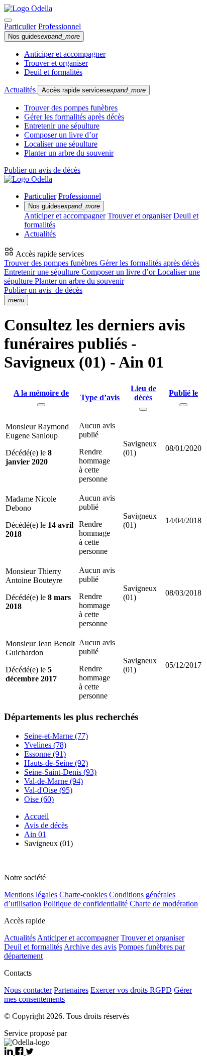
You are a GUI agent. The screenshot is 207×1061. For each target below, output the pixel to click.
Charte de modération (164, 903)
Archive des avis (90, 946)
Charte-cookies (83, 894)
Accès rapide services (94, 90)
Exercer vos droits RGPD (131, 990)
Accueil (36, 816)
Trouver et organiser (56, 63)
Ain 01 (35, 834)
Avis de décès (46, 825)
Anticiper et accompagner (65, 54)
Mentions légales (30, 894)
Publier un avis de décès (42, 170)
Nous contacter (28, 990)
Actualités (21, 89)
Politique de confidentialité (85, 903)
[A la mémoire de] (41, 404)
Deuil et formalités (53, 72)
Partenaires (71, 990)
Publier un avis (43, 290)
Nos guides (44, 36)
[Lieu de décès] (143, 409)
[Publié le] (183, 404)
